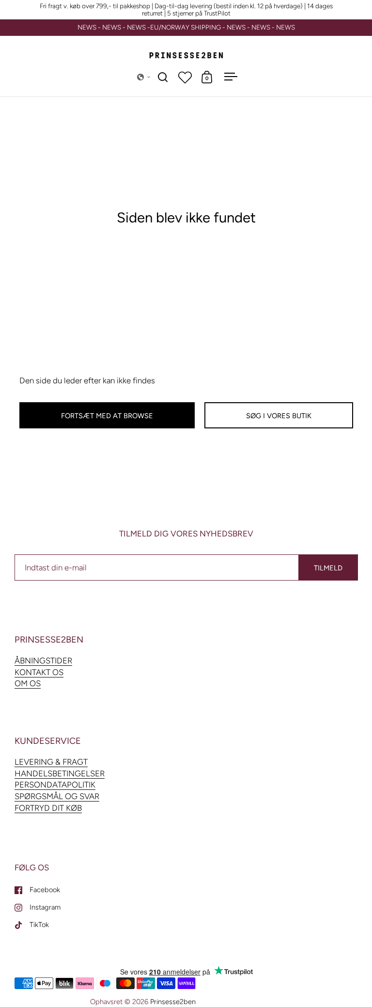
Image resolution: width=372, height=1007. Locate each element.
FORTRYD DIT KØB (48, 808)
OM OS (28, 683)
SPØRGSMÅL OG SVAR (57, 796)
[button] (144, 77)
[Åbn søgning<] (163, 77)
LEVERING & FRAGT (51, 762)
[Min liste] (185, 77)
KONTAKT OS (39, 672)
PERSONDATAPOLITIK (55, 784)
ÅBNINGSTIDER (43, 660)
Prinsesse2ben (173, 1001)
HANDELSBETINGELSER (60, 773)
